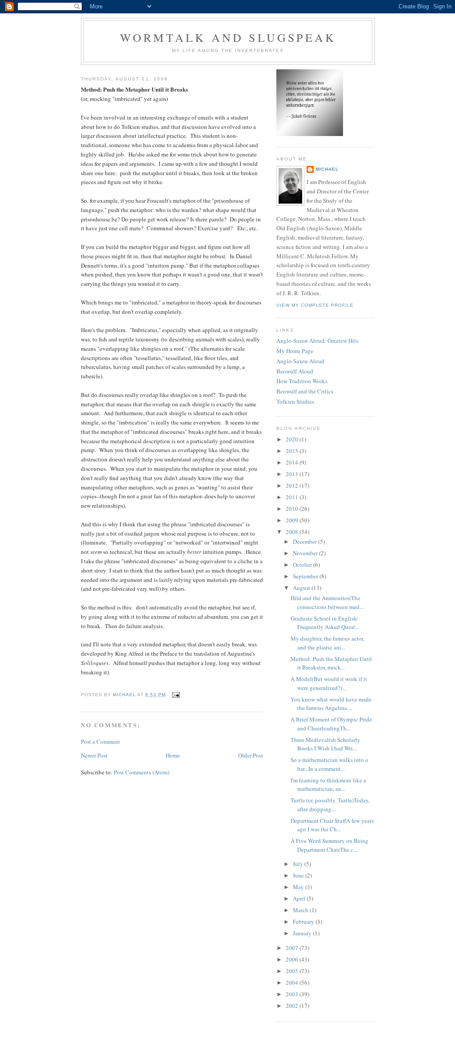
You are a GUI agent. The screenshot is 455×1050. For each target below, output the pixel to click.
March (301, 910)
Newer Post (94, 755)
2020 (292, 439)
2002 (292, 1006)
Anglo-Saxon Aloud (300, 361)
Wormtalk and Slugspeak (228, 37)
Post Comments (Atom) (141, 772)
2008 (292, 532)
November (306, 553)
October (303, 565)
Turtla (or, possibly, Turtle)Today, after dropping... (330, 804)
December (305, 541)
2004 (292, 982)
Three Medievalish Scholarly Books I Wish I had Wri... (325, 744)
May (299, 887)
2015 (292, 451)
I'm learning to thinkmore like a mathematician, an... (328, 784)
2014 (292, 462)
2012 (292, 485)
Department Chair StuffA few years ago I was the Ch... (332, 825)
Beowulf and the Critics (304, 391)
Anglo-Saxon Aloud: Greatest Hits (317, 341)
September (306, 576)
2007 (292, 948)
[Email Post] (175, 694)
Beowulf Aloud (294, 371)
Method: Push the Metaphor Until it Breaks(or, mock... (331, 663)
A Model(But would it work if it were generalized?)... (329, 683)
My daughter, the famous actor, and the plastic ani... (327, 642)
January (303, 933)
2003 (292, 994)
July (298, 864)
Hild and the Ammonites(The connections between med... (327, 602)
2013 (292, 474)
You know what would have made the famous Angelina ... (331, 703)
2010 (292, 509)
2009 (292, 520)
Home (173, 755)
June (299, 875)
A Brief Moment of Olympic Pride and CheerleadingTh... (331, 723)
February (304, 922)
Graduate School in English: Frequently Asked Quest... (325, 622)
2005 (292, 971)
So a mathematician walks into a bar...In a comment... (329, 764)
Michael (327, 169)
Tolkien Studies (295, 401)
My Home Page (294, 351)
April (300, 898)
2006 (292, 959)
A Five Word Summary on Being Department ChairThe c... (329, 845)
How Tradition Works (301, 381)
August (302, 588)
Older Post (250, 755)
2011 (292, 497)
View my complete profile (315, 305)
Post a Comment (100, 741)
